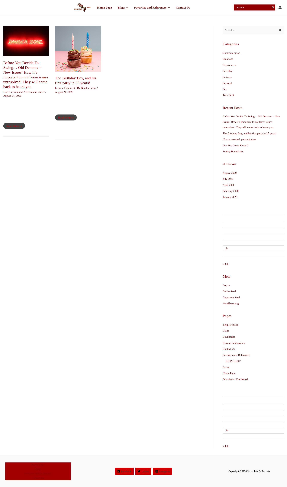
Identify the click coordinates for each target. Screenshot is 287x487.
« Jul (225, 263)
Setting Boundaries (233, 151)
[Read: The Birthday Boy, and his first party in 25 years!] (78, 48)
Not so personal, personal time (239, 139)
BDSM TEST (233, 361)
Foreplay (227, 70)
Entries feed (229, 291)
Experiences (229, 64)
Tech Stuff (228, 95)
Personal (227, 83)
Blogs (226, 330)
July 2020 (228, 178)
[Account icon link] (280, 7)
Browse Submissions (234, 342)
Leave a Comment (13, 91)
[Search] (273, 7)
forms (226, 367)
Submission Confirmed (235, 379)
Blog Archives (230, 324)
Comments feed (231, 297)
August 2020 (230, 172)
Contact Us (229, 348)
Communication (231, 52)
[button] (126, 7)
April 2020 (229, 184)
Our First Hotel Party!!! (235, 145)
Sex (225, 89)
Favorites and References (236, 355)
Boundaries (229, 336)
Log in (226, 285)
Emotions (228, 58)
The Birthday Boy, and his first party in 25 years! (249, 133)
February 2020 (231, 190)
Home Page (229, 373)
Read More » (14, 125)
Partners (227, 77)
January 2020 (230, 197)
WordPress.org (231, 303)
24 (227, 248)
